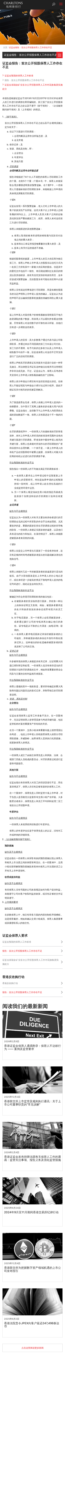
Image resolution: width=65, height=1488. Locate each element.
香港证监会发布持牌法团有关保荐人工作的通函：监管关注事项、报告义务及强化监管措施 (32, 1158)
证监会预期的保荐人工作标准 (19, 75)
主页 (5, 47)
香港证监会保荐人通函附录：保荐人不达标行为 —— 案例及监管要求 (32, 1047)
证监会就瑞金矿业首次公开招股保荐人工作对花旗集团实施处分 (30, 961)
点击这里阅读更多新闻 (32, 1347)
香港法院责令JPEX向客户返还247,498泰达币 (31, 1325)
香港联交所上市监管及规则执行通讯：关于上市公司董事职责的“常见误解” (32, 1103)
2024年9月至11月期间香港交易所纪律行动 (31, 1212)
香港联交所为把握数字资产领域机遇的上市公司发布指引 (32, 1269)
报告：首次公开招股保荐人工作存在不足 (24, 80)
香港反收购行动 (10, 983)
